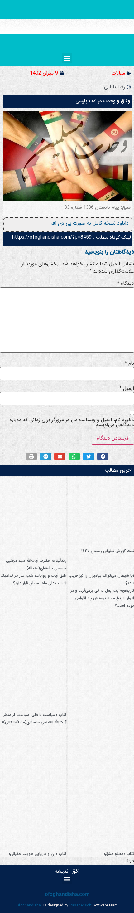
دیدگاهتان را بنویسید (109, 251)
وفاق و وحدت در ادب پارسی (102, 101)
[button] (67, 58)
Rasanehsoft (80, 905)
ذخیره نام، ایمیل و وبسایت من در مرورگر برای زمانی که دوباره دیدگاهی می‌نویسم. (72, 422)
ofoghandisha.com (67, 894)
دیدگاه (125, 283)
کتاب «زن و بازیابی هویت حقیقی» (37, 854)
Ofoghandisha (28, 905)
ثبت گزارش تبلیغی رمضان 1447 (107, 551)
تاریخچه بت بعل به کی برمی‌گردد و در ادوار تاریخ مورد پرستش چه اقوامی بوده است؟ (102, 598)
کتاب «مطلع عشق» (118, 854)
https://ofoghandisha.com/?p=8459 (52, 237)
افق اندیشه (67, 871)
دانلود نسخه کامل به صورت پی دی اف (90, 223)
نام (129, 363)
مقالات (118, 73)
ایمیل (126, 388)
